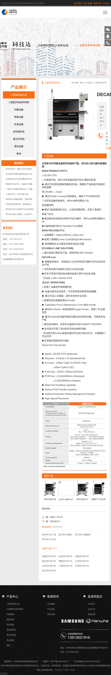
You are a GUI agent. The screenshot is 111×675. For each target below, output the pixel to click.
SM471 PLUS (56, 516)
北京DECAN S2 (65, 556)
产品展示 (89, 82)
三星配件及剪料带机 (18, 102)
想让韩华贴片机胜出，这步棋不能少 (21, 214)
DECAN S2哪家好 (83, 534)
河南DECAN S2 (82, 556)
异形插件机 (19, 131)
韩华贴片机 (33, 665)
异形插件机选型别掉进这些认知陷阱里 (22, 173)
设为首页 (78, 3)
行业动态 (51, 609)
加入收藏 (88, 3)
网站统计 (4, 673)
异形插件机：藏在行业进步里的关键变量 (23, 168)
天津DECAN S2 (82, 565)
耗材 (18, 153)
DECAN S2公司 (49, 539)
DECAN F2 (55, 521)
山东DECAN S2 (49, 565)
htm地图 (64, 669)
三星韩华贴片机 (19, 95)
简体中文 (97, 3)
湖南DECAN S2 (65, 561)
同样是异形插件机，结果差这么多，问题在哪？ (25, 204)
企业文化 (91, 609)
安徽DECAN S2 (49, 556)
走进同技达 (95, 596)
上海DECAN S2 (65, 565)
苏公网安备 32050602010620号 (87, 661)
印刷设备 (18, 109)
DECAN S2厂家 (49, 534)
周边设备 (18, 146)
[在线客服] (107, 36)
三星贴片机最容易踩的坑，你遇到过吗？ (23, 189)
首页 (82, 82)
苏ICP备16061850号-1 (60, 661)
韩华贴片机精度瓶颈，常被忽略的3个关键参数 (25, 199)
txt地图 (72, 669)
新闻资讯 (53, 596)
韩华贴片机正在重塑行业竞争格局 (20, 209)
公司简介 (91, 603)
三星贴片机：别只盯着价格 (17, 194)
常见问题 (51, 614)
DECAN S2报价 (65, 534)
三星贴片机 (45, 665)
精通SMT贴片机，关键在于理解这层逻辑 (23, 184)
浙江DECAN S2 (49, 570)
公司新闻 (51, 603)
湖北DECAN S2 (49, 561)
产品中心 (12, 596)
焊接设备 (18, 117)
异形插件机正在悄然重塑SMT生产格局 (22, 178)
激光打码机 (19, 139)
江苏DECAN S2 (82, 561)
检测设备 (18, 124)
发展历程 (91, 614)
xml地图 (57, 669)
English (106, 3)
